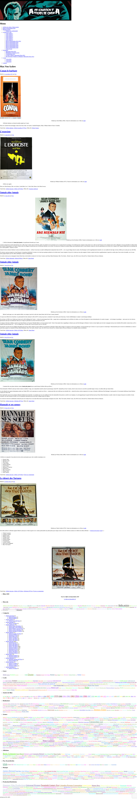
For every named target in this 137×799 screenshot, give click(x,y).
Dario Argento (76, 703)
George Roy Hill (44, 705)
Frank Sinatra (96, 726)
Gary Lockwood (126, 726)
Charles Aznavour (39, 722)
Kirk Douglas (7, 734)
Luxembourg (106, 764)
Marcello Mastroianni (6, 735)
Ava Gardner (92, 718)
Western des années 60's (52, 689)
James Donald (49, 730)
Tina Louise (126, 745)
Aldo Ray (42, 717)
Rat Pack (86, 608)
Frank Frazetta (9, 755)
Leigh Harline (41, 775)
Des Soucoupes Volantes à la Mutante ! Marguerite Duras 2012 (20, 56)
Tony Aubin (30, 779)
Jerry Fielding (71, 772)
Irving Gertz (59, 779)
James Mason (63, 730)
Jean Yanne (110, 730)
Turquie (66, 764)
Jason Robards (82, 730)
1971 (101, 696)
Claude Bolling (10, 779)
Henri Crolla (101, 775)
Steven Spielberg (82, 710)
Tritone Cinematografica (92, 793)
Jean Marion (67, 779)
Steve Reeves (66, 745)
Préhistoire (74, 608)
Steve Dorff (13, 772)
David (122, 755)
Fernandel (5, 684)
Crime (26, 674)
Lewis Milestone (114, 706)
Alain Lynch (77, 755)
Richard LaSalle (60, 776)
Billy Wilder (31, 703)
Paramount (123, 785)
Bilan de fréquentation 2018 (12, 45)
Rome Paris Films (5, 792)
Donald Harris (92, 772)
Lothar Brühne (69, 776)
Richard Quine (103, 707)
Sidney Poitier (8, 745)
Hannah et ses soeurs (10, 404)
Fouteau (66, 755)
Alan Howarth (85, 776)
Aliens (107, 605)
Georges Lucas (61, 705)
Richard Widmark (58, 742)
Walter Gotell (83, 746)
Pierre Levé (83, 755)
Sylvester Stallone (86, 745)
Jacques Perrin (30, 730)
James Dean (44, 730)
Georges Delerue (8, 772)
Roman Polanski (14, 710)
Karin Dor (92, 733)
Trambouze (30, 755)
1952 (34, 696)
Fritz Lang (28, 705)
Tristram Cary (55, 775)
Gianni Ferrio (76, 775)
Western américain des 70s (33, 689)
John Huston (66, 706)
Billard (130, 605)
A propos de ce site (7, 32)
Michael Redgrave (39, 737)
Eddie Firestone (83, 725)
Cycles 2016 (8, 59)
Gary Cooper (122, 726)
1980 (126, 696)
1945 (20, 696)
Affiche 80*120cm (13, 650)
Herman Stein (63, 779)
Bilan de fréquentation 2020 (12, 47)
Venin (5, 755)
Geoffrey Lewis (23, 728)
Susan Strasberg (81, 745)
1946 (22, 696)
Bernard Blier (18, 719)
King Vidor (104, 706)
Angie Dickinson (128, 717)
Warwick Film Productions (37, 788)
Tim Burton (112, 710)
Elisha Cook (125, 725)
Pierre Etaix (92, 755)
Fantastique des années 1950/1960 (96, 682)
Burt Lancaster (115, 719)
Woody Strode (115, 746)
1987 (10, 698)
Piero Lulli (90, 741)
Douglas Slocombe (76, 607)
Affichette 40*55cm (18, 401)
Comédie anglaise (92, 680)
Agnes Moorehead (15, 717)
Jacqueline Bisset (13, 730)
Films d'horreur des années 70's (101, 684)
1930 (3, 696)
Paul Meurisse (22, 741)
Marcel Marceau (134, 734)
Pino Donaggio (102, 771)
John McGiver (120, 732)
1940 (13, 696)
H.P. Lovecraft (118, 607)
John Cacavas (135, 776)
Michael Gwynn (17, 737)
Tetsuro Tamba (110, 745)
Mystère (62, 674)
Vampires (8, 689)
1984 (4, 698)
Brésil (85, 764)
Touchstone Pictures (54, 789)
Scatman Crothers (97, 743)
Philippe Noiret (86, 741)
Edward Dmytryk (114, 703)
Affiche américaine (10, 624)
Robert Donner (84, 742)
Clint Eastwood (57, 680)
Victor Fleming (129, 710)
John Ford (46, 706)
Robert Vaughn (5, 743)
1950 (30, 696)
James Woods (73, 730)
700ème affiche (75, 605)
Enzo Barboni (123, 703)
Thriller (79, 674)
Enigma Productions (41, 792)
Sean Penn (112, 743)
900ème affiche (93, 605)
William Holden (103, 746)
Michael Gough (11, 737)
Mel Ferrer (112, 735)
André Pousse (110, 717)
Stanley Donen (71, 710)
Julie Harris (74, 733)
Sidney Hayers (61, 710)
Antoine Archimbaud (108, 772)
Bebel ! (117, 605)
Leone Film (74, 789)
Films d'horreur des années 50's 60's (86, 684)
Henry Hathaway (94, 705)
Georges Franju (55, 705)
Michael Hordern (22, 737)
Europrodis (62, 789)
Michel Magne (121, 771)
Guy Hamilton (82, 705)
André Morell (105, 717)
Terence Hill (96, 745)
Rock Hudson (20, 743)
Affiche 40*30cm (12, 617)
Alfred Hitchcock (102, 605)
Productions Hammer (110, 687)
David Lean (86, 703)
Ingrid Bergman (90, 729)
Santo (87, 743)
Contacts (5, 63)
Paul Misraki (32, 775)
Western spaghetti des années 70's (64, 689)
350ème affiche (43, 605)
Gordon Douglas (77, 705)
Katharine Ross (106, 733)
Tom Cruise (129, 745)
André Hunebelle (5, 703)
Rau (99, 754)
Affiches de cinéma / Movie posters (11, 27)
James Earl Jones (54, 730)
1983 (134, 696)
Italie (15, 764)
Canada (28, 764)
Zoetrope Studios (69, 788)
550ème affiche (61, 605)
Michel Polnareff (76, 772)
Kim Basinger (132, 733)
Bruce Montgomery (91, 779)
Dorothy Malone (54, 725)
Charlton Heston (81, 722)
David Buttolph (51, 776)
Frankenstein (104, 607)
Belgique (45, 764)
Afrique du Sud (57, 764)
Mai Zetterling (130, 734)
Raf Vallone (112, 741)
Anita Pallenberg (5, 718)
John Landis (70, 706)
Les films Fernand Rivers (124, 788)
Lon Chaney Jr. (95, 734)
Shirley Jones (126, 743)
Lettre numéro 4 (9, 37)
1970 (98, 696)
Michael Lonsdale (28, 737)
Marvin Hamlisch (131, 771)
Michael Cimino (25, 707)
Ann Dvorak (10, 718)
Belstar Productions (58, 793)
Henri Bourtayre (5, 776)
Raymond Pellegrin (125, 741)
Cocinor (39, 787)
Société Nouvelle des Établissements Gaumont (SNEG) (117, 789)
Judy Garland (54, 733)
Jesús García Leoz (21, 779)
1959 (56, 696)
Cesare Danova (35, 722)
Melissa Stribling (118, 735)
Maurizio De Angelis (114, 771)
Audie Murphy (78, 718)
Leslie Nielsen (67, 734)
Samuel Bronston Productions (92, 792)
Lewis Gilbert (109, 706)
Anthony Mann (16, 703)
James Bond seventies (12, 687)
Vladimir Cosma (82, 772)
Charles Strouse (92, 775)
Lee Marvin (47, 734)
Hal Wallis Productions (33, 793)
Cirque (18, 607)
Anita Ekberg (134, 717)
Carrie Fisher (15, 722)
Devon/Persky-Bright (27, 793)
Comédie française (123, 680)
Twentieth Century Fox (50, 785)
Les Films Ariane (9, 788)
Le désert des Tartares (10, 478)
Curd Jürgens (52, 724)
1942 (16, 696)
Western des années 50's (43, 689)
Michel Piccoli (85, 737)
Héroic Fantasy (35, 128)
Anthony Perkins (43, 718)
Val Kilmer (31, 746)
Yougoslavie (31, 764)
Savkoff (47, 755)
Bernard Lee (29, 719)
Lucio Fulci (127, 706)
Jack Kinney (128, 705)
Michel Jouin (13, 755)
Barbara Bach (97, 718)
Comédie (21, 675)
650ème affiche (70, 605)
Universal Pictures (33, 785)
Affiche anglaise (9, 619)
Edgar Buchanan (88, 725)
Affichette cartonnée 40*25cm (15, 659)
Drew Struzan (38, 755)
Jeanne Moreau (14, 732)
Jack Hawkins (110, 729)
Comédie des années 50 (107, 680)
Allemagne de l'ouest (19, 764)
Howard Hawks (99, 705)
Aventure (12, 674)
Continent (44, 607)
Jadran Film (7, 793)
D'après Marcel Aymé (56, 607)
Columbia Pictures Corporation (70, 785)
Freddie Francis (23, 705)
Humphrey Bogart (82, 729)
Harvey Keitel (47, 729)
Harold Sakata (24, 729)
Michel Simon (94, 737)
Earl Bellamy (108, 703)
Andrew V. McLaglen (11, 703)
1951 (32, 696)
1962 (68, 696)
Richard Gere (48, 742)
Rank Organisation (114, 787)
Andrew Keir (120, 717)
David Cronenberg (82, 703)
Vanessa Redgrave (35, 746)
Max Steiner (65, 771)
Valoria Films (121, 792)
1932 (5, 696)
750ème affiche (80, 605)
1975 (112, 696)
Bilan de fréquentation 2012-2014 (13, 41)
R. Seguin (69, 755)
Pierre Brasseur (95, 741)
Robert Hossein (94, 742)
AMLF (107, 787)
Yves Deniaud (124, 746)
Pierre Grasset (104, 741)
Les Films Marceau (84, 788)
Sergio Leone (51, 710)
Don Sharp (99, 703)
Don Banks (54, 771)
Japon (36, 764)
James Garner (59, 730)
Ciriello (16, 755)
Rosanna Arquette (60, 743)
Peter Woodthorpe (77, 741)
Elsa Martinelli (7, 726)
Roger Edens (23, 775)
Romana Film (104, 792)
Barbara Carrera (106, 718)
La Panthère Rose (38, 608)
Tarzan (108, 608)
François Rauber (133, 775)
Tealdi (71, 754)
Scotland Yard (99, 608)
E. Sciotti (57, 755)
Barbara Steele (128, 718)
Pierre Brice (99, 741)
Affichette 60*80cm (13, 635)
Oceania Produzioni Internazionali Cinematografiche (110, 793)
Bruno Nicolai (83, 771)
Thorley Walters (121, 745)
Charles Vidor (51, 703)
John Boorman (37, 706)
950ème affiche (98, 605)
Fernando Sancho (64, 726)
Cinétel (63, 793)
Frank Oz (91, 726)
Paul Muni (26, 741)
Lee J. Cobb (43, 734)
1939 (11, 696)
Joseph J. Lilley (26, 779)
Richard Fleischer (86, 707)
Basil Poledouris (18, 775)
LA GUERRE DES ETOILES (31, 608)
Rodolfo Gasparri (42, 755)
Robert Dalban (73, 742)
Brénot (117, 755)
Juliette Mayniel (88, 733)
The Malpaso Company (28, 787)
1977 (118, 696)
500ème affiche (57, 605)
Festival (101, 607)
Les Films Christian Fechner (129, 789)
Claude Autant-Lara (56, 703)
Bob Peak (93, 754)
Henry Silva (57, 729)
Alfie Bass (88, 717)
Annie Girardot (22, 718)
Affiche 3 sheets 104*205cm (15, 629)
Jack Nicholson (132, 729)
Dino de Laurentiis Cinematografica (123, 787)
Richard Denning (43, 742)
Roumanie (109, 764)
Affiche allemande (10, 258)
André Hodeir (105, 775)
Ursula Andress (26, 746)
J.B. (106, 755)
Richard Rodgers (75, 779)
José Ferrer (34, 733)
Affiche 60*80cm (12, 618)
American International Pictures (101, 787)
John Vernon (23, 733)
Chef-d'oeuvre (14, 607)
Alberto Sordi (39, 717)
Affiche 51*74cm (12, 664)
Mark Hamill (40, 735)
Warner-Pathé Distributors (82, 787)
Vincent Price (58, 746)
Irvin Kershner (105, 705)
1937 (9, 696)
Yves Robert (132, 746)
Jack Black (98, 729)
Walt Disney (113, 608)
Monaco (69, 764)
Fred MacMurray (109, 726)
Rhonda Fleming (10, 742)
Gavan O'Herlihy (132, 726)
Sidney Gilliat (57, 710)
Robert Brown (69, 742)
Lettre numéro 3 (9, 36)
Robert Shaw (129, 742)
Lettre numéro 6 (9, 40)
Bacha (129, 755)
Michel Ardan (65, 737)
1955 (42, 696)
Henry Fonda (52, 729)
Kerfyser (90, 754)
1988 (13, 698)
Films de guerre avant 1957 (124, 684)
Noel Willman (80, 738)
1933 (7, 696)
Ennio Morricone (33, 771)
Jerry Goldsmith (48, 771)
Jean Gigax (95, 755)
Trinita (110, 608)
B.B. (115, 605)
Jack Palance (5, 730)
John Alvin (53, 755)
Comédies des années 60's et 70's (19, 682)
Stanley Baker (37, 745)
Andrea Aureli (115, 717)
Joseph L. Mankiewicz (89, 706)
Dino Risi (95, 703)
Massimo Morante (95, 776)
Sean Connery (107, 743)
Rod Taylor (30, 743)
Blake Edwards (36, 703)
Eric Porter (20, 726)
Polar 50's (97, 687)
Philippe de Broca (65, 707)
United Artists (86, 785)
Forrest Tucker (74, 726)
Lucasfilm (21, 787)
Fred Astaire (104, 726)
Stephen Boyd (46, 745)
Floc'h (134, 754)
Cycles (4, 57)
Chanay (108, 755)
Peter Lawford (64, 741)
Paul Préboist (36, 741)
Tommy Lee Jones (6, 746)
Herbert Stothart (54, 779)
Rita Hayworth (64, 742)
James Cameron (8, 706)
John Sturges (75, 706)
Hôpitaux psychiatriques (114, 685)
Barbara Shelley (117, 718)
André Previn (66, 772)
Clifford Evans (23, 724)
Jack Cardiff (124, 705)
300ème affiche (38, 605)
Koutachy (96, 754)
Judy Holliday (58, 733)
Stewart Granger (71, 745)
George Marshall (38, 705)
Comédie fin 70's (116, 680)
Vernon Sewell (125, 710)
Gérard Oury (66, 705)
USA (5, 764)
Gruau (18, 758)
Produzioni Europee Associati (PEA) (50, 787)
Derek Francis (15, 725)
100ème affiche (20, 605)
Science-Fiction (72, 674)
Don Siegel (103, 703)
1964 (77, 696)
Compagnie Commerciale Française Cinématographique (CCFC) (46, 793)
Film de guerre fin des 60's (33, 684)
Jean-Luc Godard (20, 706)
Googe (49, 755)
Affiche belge (9, 654)
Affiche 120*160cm (18, 188)
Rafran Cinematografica (20, 793)
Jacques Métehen (46, 776)
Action (4, 674)
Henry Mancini (40, 771)
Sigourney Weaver (14, 745)
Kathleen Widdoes (110, 733)
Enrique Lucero (16, 726)
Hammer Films (60, 685)
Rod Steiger (25, 743)
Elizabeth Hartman (130, 725)
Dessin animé (68, 607)
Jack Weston (9, 730)
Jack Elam (101, 729)
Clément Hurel (82, 754)
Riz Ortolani (56, 772)
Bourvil (72, 719)
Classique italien (40, 607)
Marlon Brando (55, 735)
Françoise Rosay (87, 726)
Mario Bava (131, 706)
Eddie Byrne (78, 725)
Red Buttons (131, 741)
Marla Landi (45, 735)
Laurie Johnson (120, 772)
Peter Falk (56, 741)
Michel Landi (55, 687)
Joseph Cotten (46, 733)
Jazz (10, 608)
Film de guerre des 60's (11, 684)
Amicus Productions (29, 788)
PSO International (87, 789)
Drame (31, 674)
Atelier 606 (87, 755)
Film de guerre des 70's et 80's (21, 684)
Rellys (6, 742)
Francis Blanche (79, 726)
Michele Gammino (99, 737)
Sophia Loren (32, 745)
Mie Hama (128, 737)
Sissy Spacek (19, 745)
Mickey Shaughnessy (124, 737)
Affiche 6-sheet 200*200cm (15, 626)
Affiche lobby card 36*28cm (15, 627)
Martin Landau (71, 735)
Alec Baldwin (52, 717)
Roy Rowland (29, 710)
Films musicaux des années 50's (45, 685)
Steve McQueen (61, 745)
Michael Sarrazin (59, 737)
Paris (63, 608)
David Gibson (111, 776)
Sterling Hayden (51, 745)
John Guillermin (61, 706)
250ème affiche (34, 605)
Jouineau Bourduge (76, 754)
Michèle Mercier (105, 737)
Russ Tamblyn (70, 743)
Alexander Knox (70, 717)
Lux (34, 787)
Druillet (131, 754)
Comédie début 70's (98, 680)
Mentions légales (6, 29)
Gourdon (25, 755)
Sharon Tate (122, 743)
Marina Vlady (30, 735)
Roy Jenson (65, 743)
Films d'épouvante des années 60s (73, 684)
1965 (81, 696)
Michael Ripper (52, 737)
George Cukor (32, 705)
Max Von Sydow (107, 735)
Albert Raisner (80, 779)
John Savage (14, 733)
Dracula (80, 607)
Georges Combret (50, 705)
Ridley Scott (113, 707)
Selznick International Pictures (80, 789)
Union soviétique (62, 764)
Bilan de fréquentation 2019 (12, 46)
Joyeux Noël (21, 608)
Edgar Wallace (96, 607)
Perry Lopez (40, 741)
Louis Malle (118, 706)
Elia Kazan (118, 703)
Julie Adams (67, 733)
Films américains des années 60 (46, 684)
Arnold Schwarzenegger (67, 718)
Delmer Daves (91, 703)
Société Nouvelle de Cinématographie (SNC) (112, 792)
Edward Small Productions (68, 789)
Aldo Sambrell (47, 717)
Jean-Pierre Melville (26, 706)
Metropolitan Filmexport (84, 792)
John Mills (130, 732)
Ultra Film (68, 792)
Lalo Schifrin (71, 771)
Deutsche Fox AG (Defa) (99, 793)
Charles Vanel (70, 722)
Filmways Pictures (23, 788)
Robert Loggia (99, 742)
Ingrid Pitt (94, 729)
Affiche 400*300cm (13, 645)
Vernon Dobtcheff (41, 746)
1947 (24, 696)
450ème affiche (52, 605)
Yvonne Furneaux (9, 747)
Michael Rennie (44, 737)
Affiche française (10, 188)
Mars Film (107, 789)
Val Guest (120, 710)
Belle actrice (124, 605)
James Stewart (68, 730)
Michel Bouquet (70, 737)
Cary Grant (25, 722)
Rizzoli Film (120, 793)
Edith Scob (93, 725)
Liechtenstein (93, 764)
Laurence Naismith (34, 734)
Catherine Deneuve (30, 722)
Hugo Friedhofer (95, 771)
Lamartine (43, 608)
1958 (52, 696)
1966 (85, 696)
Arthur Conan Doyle (111, 605)
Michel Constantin (75, 737)
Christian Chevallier (36, 776)
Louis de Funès (107, 734)
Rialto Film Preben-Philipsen (62, 788)
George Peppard (48, 728)
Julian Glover (63, 733)
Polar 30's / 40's (92, 687)
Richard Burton (22, 742)
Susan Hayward (76, 745)
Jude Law (50, 733)
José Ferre (30, 733)
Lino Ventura (48, 687)
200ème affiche (29, 605)
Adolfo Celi (5, 717)
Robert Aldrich (117, 707)
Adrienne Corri (9, 717)
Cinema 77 (55, 788)
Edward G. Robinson (104, 725)
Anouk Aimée (27, 718)
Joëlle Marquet (113, 755)
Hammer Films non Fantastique (80, 685)
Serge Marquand (117, 743)
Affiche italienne (9, 128)
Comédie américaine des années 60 (82, 680)
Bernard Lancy (34, 755)
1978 (121, 696)
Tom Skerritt (133, 745)
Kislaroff (72, 755)
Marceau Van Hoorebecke (44, 779)
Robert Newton (110, 742)
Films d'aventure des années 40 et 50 (61, 684)
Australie (39, 764)
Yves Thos (86, 754)
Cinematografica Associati (56, 792)
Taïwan (103, 764)
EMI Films (4, 788)
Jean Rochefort (106, 730)
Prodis (110, 787)
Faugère (127, 755)
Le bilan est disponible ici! (70, 599)
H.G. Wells (114, 607)
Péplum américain (69, 687)
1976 (115, 696)
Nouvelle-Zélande (113, 764)
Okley (23, 755)
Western (83, 674)
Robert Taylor (133, 742)
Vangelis (89, 775)
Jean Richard (102, 730)
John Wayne (27, 733)
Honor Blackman (67, 729)
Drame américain (59, 682)
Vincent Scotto (46, 775)
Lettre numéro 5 (9, 38)
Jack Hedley (114, 729)
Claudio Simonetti (106, 776)
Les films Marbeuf (133, 787)
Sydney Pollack (88, 710)
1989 (15, 698)
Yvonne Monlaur (15, 747)
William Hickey (97, 746)
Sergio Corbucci (44, 710)
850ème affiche (89, 605)
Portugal (87, 764)
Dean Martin (110, 724)
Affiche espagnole (10, 667)
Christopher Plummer (106, 722)
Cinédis (88, 788)
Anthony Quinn (54, 718)
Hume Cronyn (76, 729)
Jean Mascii (20, 754)
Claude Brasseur (127, 722)
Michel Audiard (54, 608)
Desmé (11, 758)
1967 (89, 696)
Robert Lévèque (14, 758)
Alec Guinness (57, 717)
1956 (44, 696)
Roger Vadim (7, 710)
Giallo (52, 685)
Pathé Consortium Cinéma (91, 787)
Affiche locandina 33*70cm (20, 128)
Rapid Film (91, 788)
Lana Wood (21, 734)
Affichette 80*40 (12, 642)
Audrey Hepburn (8, 680)
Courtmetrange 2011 (10, 54)
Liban (90, 764)
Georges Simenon (109, 607)
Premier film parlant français (80, 608)
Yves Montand (128, 746)
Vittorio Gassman (73, 746)
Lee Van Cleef (56, 734)
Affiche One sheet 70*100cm (15, 631)
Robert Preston (115, 742)
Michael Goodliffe (5, 737)
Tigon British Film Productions (46, 789)
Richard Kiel (52, 742)
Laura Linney (30, 734)
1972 (104, 696)
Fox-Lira (91, 789)
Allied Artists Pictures (74, 787)
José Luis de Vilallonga (40, 733)
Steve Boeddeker (130, 776)
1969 (95, 696)
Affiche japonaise (10, 662)
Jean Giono (12, 608)
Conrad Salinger (46, 772)
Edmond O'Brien (97, 725)
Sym (74, 755)
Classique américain (33, 188)
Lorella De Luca (100, 734)
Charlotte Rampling (75, 722)
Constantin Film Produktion (48, 792)
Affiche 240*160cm (13, 651)
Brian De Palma (41, 703)
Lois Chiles (85, 734)
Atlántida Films (103, 789)
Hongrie (51, 764)
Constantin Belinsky (38, 754)
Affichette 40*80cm (13, 653)
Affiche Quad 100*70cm (14, 621)
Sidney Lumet (65, 710)
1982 (132, 696)
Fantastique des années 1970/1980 (121, 682)
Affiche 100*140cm (13, 640)
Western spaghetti (118, 608)
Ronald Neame (24, 710)
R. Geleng (63, 755)
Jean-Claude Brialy (115, 730)
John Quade (10, 733)
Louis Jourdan (112, 734)
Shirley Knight (131, 743)
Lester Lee (50, 775)
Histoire (48, 674)
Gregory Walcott (10, 729)
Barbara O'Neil (111, 718)
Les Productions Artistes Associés (47, 788)
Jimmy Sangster (32, 706)
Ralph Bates (120, 741)
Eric (15, 74)
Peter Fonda (59, 741)
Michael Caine (132, 735)
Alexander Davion (64, 717)
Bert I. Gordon (25, 703)
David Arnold (72, 775)
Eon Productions (15, 787)
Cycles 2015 (8, 60)
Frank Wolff (101, 726)
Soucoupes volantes (104, 608)
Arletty (63, 718)
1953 (36, 696)
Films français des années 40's (33, 685)
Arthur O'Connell (73, 718)
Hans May (9, 776)
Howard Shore (29, 772)
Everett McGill (35, 726)
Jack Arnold (120, 705)
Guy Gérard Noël (49, 754)
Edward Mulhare (110, 725)
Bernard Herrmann (61, 772)
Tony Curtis (11, 746)
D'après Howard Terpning (104, 754)
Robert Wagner (10, 743)
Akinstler (102, 755)
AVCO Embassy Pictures (12, 793)
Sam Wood (40, 710)
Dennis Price (10, 725)
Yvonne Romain (20, 747)
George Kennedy (43, 728)
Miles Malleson (134, 737)
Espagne (25, 764)
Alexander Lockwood (76, 717)
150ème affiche (25, 605)
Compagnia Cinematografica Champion (14, 792)
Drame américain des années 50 (68, 682)
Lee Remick (51, 734)
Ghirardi (123, 754)
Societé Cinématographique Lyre (19, 789)
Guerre (45, 674)
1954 (39, 696)
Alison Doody (100, 717)
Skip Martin (28, 775)
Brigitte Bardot (35, 680)
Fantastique (38, 674)
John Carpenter (41, 706)
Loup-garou (46, 608)
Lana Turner (18, 734)
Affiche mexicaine (10, 615)
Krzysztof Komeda (66, 775)
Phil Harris (82, 741)
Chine (101, 764)
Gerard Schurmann (80, 776)
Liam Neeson (71, 734)
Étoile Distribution (30, 792)
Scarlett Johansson (91, 743)
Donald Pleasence (37, 725)
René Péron (128, 754)
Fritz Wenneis (64, 776)
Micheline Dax (109, 737)
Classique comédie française (33, 607)
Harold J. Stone (19, 729)
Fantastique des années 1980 (132, 682)
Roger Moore (40, 743)
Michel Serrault (90, 737)
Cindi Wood (118, 722)
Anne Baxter (14, 718)
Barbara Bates (101, 718)
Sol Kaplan (72, 776)
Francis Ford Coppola (6, 705)
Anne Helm (18, 718)
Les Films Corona (39, 789)
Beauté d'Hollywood (29, 680)
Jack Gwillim (105, 729)
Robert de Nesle (125, 776)
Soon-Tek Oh (28, 745)
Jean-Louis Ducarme (115, 775)
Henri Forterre (50, 779)
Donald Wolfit (49, 725)
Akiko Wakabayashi (21, 717)
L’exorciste (5, 131)
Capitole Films (99, 792)
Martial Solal (41, 776)
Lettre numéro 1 (9, 33)
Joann (51, 755)
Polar (71, 608)
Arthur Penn (21, 703)
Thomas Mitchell (115, 745)
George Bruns (36, 775)
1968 (92, 696)
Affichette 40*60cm (13, 656)
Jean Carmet (86, 730)
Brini (110, 755)
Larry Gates (26, 734)
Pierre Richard (108, 741)
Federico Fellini (133, 703)
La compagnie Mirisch (16, 788)
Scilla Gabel (102, 743)
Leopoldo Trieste (62, 734)
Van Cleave (51, 772)
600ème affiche (66, 605)
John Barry (18, 771)
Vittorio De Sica (8, 711)
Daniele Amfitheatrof (25, 776)
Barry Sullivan (133, 718)
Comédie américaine (71, 680)
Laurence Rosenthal (15, 779)
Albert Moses (35, 717)
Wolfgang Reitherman (18, 711)
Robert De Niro (79, 742)
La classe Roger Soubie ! (30, 687)
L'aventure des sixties (21, 687)
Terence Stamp (106, 745)
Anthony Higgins (38, 718)
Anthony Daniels (32, 718)
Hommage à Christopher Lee (104, 685)
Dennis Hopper (5, 725)
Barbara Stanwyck (123, 718)
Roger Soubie (57, 754)
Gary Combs (117, 726)
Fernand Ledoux (54, 726)
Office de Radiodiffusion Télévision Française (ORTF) (80, 793)
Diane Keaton (32, 725)
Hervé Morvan (20, 755)
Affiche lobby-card (13, 636)
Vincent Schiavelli (64, 746)
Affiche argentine (10, 622)
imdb (84, 120)
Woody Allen (74, 689)
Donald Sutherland (44, 725)
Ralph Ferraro (120, 775)
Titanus (42, 787)
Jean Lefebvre (94, 730)
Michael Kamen (90, 776)
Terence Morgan (101, 745)
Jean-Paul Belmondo (129, 730)
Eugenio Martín (128, 703)
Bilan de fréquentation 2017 (12, 43)
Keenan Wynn (119, 733)
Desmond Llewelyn (26, 725)
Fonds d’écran (9, 49)
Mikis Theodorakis (85, 779)
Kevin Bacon (128, 733)
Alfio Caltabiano (92, 717)
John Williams (25, 771)
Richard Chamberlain (33, 742)
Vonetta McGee (78, 746)
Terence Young (109, 710)
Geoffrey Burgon (5, 779)
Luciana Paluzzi (116, 734)
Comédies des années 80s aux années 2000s (34, 682)
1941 (15, 696)
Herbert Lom (62, 729)
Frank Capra (18, 705)
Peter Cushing (49, 741)
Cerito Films (105, 788)
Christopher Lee (96, 722)
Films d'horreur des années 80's (113, 684)
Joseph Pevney (95, 706)
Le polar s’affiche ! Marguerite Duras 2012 (15, 55)
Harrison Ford (30, 729)
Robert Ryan (125, 742)
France (9, 764)
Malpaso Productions (60, 787)
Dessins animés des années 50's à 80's (50, 682)
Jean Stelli (16, 706)
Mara (118, 755)
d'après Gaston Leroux (49, 607)
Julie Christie (71, 733)
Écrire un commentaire (29, 474)
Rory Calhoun (55, 743)
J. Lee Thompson (115, 705)
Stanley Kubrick (76, 710)
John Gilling (52, 706)
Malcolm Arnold (24, 772)
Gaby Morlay (113, 726)
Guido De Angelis (108, 771)
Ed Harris (74, 725)
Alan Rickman (30, 717)
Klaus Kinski (12, 734)
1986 (8, 698)
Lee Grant (39, 734)
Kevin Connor (100, 706)
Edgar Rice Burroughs (90, 607)
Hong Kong (48, 764)
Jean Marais (97, 730)
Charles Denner (61, 722)
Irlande (77, 764)
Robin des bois (90, 608)
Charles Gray (66, 722)
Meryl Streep (123, 735)
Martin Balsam (61, 735)
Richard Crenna (38, 742)
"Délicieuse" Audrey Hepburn (8, 605)
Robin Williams (15, 743)
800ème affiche (84, 605)
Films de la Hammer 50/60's (10, 685)
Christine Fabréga (86, 722)
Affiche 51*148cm (13, 663)
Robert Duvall (89, 742)
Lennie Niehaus (77, 771)
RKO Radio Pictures (67, 787)
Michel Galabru (80, 737)
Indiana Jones (127, 607)
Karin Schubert (96, 733)
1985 (6, 698)
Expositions (5, 50)
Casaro (69, 754)
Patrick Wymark (8, 741)
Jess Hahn (46, 732)
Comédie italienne (9, 682)
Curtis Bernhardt (71, 703)
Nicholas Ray (35, 707)
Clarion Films (35, 792)
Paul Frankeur (13, 741)
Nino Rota (125, 771)
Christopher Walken (113, 722)
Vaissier (80, 755)
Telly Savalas (91, 745)
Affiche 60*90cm (19, 258)
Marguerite (50, 608)
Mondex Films (109, 788)
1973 (107, 696)
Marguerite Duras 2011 (11, 51)
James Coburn (40, 730)
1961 (64, 696)
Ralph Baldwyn (116, 741)
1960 (60, 696)
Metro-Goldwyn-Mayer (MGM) (110, 785)
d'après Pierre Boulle (62, 607)
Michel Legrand (60, 771)
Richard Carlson (27, 742)
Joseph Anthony (84, 706)
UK (12, 764)
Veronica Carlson (47, 746)
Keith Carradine (124, 733)
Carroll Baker (21, 722)
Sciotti (125, 755)
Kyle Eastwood (80, 775)
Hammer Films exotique (68, 685)
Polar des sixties (103, 687)
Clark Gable (122, 722)
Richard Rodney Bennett (18, 776)
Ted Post (92, 710)
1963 (72, 696)
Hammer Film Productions (14, 785)
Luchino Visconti (122, 706)
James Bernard (9, 771)
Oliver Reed (85, 738)
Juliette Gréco (83, 733)
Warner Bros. (96, 785)
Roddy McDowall (35, 743)
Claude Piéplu (133, 722)
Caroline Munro (10, 722)
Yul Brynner (120, 746)
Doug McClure (59, 725)
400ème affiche (48, 605)
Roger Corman (94, 608)
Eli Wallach (120, 725)
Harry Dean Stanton (42, 729)
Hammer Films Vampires (93, 685)
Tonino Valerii (117, 710)
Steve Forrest (56, 745)
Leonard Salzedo (60, 775)
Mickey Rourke (118, 737)
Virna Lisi (68, 746)
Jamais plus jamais (9, 192)
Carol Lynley (5, 722)
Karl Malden (101, 733)
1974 (110, 696)
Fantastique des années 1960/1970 (109, 682)
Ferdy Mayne (45, 726)
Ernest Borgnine (24, 726)
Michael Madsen (33, 737)
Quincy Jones (97, 775)
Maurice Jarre (89, 771)
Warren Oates (93, 746)
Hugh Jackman (72, 729)
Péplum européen (75, 687)
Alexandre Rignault (83, 717)
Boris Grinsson (9, 753)
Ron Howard (19, 710)
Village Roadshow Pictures (97, 789)
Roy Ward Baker (34, 710)
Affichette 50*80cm (13, 665)
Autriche (74, 764)
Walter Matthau (88, 746)
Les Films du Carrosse (63, 792)
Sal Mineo (79, 743)
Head (89, 755)
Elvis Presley (11, 726)
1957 (48, 696)
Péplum (65, 608)
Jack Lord (122, 729)
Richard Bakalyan (16, 742)
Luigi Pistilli (121, 734)
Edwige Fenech (115, 725)
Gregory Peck (5, 729)
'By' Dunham (55, 776)
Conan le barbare (8, 70)
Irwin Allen (110, 705)
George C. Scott (33, 728)
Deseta (104, 755)
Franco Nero (83, 726)
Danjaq (36, 787)
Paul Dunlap (12, 776)
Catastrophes (10, 607)
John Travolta (18, 733)
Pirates (68, 608)
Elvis (99, 607)
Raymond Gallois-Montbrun (36, 779)
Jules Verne (24, 608)
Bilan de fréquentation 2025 (9, 28)
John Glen (56, 706)
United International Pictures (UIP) (98, 788)
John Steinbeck (17, 608)
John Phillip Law (5, 733)
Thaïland (71, 764)
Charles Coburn (56, 722)
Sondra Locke (23, 745)
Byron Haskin (47, 703)
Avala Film (59, 789)
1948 (26, 696)
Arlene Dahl (59, 718)
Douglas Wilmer (64, 725)
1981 (129, 696)
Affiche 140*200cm (13, 638)
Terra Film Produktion (125, 793)
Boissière (99, 755)
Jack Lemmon (118, 729)
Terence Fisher (100, 709)
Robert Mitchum (104, 742)
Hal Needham (15, 729)
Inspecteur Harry (132, 607)
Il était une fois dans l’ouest (96, 530)
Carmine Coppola (18, 772)
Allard (66, 754)
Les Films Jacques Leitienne (77, 788)
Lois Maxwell (90, 734)
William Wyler (13, 711)
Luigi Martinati (21, 758)
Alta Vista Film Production (28, 789)
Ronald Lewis (51, 743)
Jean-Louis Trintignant (121, 730)
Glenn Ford (123, 728)
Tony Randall (16, 746)
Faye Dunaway (40, 726)
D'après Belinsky (7, 758)
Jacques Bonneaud (115, 754)
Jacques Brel (129, 775)
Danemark (98, 764)
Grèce (96, 764)
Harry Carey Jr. (36, 729)
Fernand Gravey (50, 726)
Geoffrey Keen (17, 728)
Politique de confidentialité (12, 31)
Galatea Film (34, 789)
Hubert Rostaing (109, 775)
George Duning (115, 772)
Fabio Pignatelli (101, 776)
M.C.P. (131, 755)
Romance (66, 674)
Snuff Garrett (87, 772)
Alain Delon (26, 717)
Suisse (54, 764)
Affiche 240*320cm (13, 644)
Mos (27, 755)
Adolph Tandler (97, 772)
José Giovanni (79, 706)
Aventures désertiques (20, 680)
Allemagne (42, 764)
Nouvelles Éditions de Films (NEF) (75, 792)
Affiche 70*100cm (13, 623)
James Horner (41, 772)
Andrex (124, 717)
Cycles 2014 (8, 61)
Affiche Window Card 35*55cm (16, 628)
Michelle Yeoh (114, 737)
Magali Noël (126, 734)
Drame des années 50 (79, 682)
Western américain (21, 690)
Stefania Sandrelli (41, 745)
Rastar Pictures (125, 792)
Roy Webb (76, 776)
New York (61, 608)
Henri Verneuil (88, 705)
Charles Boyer (45, 722)
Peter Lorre (68, 741)
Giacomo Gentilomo (72, 705)
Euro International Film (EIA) (68, 793)
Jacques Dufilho (25, 730)
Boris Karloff (68, 719)
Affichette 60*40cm (13, 655)
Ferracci (63, 754)
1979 (123, 696)
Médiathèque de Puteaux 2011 (12, 52)
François (120, 754)
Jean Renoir (12, 706)
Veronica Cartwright (53, 746)
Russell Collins (75, 743)
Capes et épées (5, 607)
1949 (28, 696)
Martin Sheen (76, 735)
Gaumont (10, 787)
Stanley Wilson (85, 775)
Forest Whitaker (69, 726)
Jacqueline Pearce (19, 730)
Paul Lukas (18, 741)
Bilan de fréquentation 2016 (12, 42)
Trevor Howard (20, 746)
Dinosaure (71, 607)
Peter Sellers (72, 741)
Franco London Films (11, 789)
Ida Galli (86, 729)
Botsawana (82, 764)
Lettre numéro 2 (9, 34)
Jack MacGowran (127, 729)
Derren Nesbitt (19, 725)
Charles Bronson (50, 722)
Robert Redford (120, 742)
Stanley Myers (125, 772)
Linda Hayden (76, 734)
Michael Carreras (19, 707)
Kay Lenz (115, 733)
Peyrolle (134, 755)
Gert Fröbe (77, 728)
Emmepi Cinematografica (23, 792)
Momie (58, 608)
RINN (120, 755)
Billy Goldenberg (30, 776)
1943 (18, 696)
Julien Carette (79, 733)
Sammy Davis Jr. (83, 743)
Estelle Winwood (30, 726)
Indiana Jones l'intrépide (126, 685)
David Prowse (105, 724)
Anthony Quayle (49, 718)
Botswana (79, 764)
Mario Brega (35, 735)
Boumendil (60, 755)
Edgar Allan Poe (84, 607)
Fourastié (110, 754)
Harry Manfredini (115, 776)
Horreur (52, 674)
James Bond (31, 258)
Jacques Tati (132, 705)
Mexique (34, 764)
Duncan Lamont (70, 725)
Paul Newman (30, 741)
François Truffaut (13, 705)
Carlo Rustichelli (35, 772)
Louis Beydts (71, 779)
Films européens (22, 685)
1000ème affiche (15, 605)
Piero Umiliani (124, 775)
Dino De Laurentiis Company (116, 788)
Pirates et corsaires (81, 687)
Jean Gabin (89, 730)
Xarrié (125, 754)
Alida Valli (96, 717)
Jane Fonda (77, 730)
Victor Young (102, 772)
